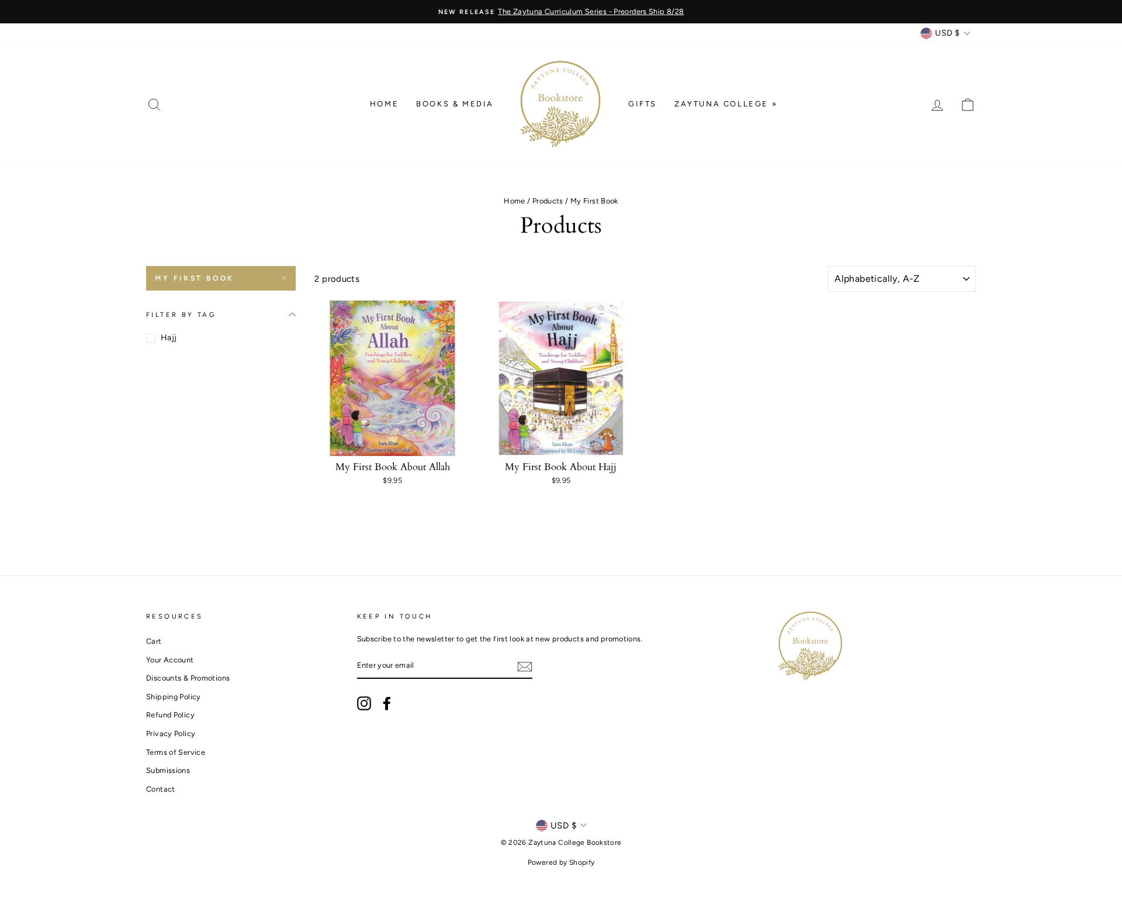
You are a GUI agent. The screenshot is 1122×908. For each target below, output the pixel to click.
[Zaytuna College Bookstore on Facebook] (387, 703)
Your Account (170, 659)
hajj (169, 338)
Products (547, 200)
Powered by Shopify (561, 862)
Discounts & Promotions (188, 678)
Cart (154, 641)
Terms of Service (175, 752)
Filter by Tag (181, 314)
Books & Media (455, 103)
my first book (194, 278)
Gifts (642, 103)
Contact (160, 789)
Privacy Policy (170, 733)
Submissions (168, 770)
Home (384, 103)
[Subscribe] (524, 666)
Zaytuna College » (725, 103)
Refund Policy (170, 714)
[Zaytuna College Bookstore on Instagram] (364, 703)
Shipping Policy (173, 696)
